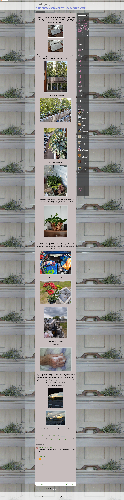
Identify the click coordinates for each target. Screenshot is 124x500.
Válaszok (42, 456)
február (80, 85)
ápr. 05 (81, 77)
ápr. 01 (81, 82)
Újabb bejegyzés (41, 484)
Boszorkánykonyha (43, 4)
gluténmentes (85, 28)
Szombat (83, 116)
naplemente (47, 439)
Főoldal (55, 484)
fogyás (80, 28)
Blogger (65, 497)
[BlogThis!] (62, 436)
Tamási (55, 439)
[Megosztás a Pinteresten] (64, 436)
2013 (79, 100)
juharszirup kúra (80, 30)
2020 (79, 91)
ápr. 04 (81, 78)
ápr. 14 (81, 71)
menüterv (86, 34)
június (80, 55)
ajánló (88, 20)
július (80, 54)
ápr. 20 (81, 65)
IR (82, 20)
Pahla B (84, 20)
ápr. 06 (81, 76)
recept (79, 37)
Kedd (84, 193)
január (80, 86)
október (80, 50)
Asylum (79, 20)
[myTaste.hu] (79, 106)
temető (64, 439)
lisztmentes (84, 33)
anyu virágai (43, 438)
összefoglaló (81, 40)
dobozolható (79, 24)
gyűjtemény (79, 29)
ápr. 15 (81, 70)
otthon (51, 439)
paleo (85, 36)
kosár (69, 438)
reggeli (79, 39)
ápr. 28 (81, 60)
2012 (79, 101)
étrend (88, 39)
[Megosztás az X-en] (63, 436)
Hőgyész (58, 438)
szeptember (80, 51)
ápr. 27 (81, 61)
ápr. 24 (81, 62)
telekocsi (60, 439)
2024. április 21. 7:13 (47, 447)
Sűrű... (84, 190)
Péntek (82, 141)
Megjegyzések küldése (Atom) (59, 489)
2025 (79, 45)
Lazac (40, 447)
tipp (84, 39)
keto (85, 30)
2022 (79, 89)
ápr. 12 (81, 72)
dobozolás (85, 24)
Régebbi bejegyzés (70, 484)
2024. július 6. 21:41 (54, 459)
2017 (79, 95)
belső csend (81, 21)
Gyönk (53, 438)
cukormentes (85, 23)
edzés (79, 25)
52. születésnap (84, 110)
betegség (87, 21)
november (80, 49)
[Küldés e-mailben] (61, 436)
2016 (79, 96)
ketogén (79, 31)
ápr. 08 (81, 75)
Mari (37, 439)
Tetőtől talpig (83, 154)
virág (67, 439)
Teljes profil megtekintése (79, 190)
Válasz (40, 453)
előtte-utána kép (80, 27)
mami (72, 438)
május (80, 56)
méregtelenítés (79, 36)
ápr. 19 (81, 67)
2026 (79, 44)
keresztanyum (63, 438)
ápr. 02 (81, 81)
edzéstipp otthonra (83, 26)
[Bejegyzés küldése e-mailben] (59, 435)
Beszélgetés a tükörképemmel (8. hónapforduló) (84, 161)
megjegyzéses (80, 34)
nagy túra (41, 439)
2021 (79, 90)
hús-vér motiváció (84, 29)
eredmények (87, 27)
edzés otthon (86, 25)
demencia (49, 438)
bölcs (79, 23)
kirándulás (85, 32)
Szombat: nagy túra (82, 66)
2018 (79, 94)
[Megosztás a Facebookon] (63, 436)
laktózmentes (79, 33)
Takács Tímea (44, 459)
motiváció (80, 35)
